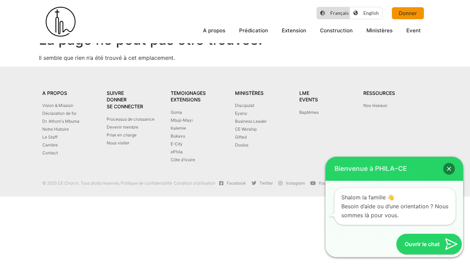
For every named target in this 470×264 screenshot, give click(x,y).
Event (413, 30)
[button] (449, 169)
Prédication (253, 30)
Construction (336, 30)
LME (304, 93)
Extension (294, 30)
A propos (214, 30)
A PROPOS (54, 93)
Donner (117, 99)
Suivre (115, 93)
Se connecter (125, 106)
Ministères (379, 30)
